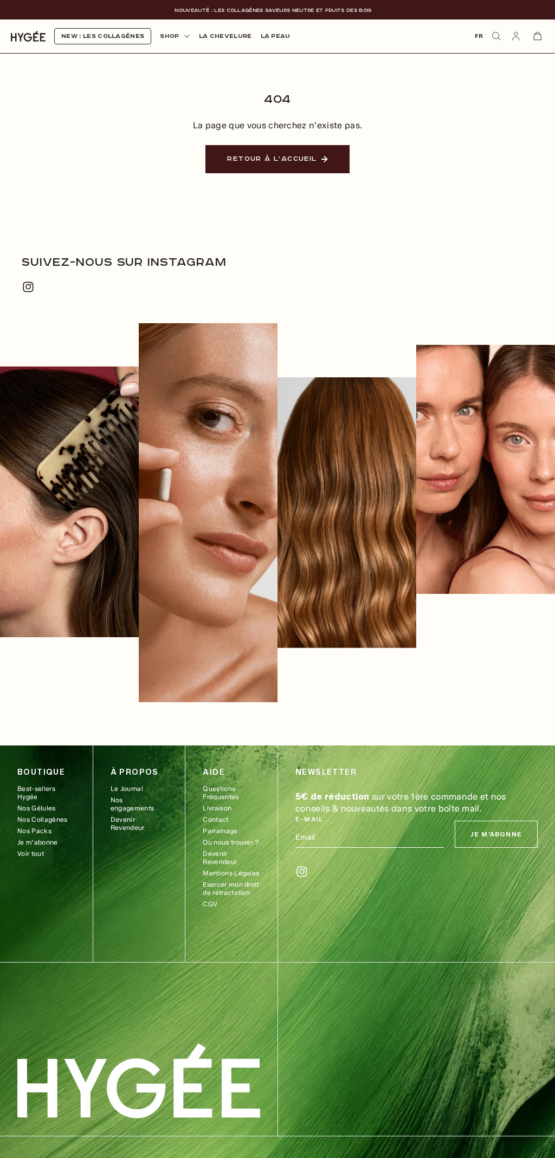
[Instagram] (28, 286)
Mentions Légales (231, 873)
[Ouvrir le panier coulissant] (537, 36)
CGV (210, 904)
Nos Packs (34, 831)
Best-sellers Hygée (36, 792)
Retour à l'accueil (272, 159)
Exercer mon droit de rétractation (231, 888)
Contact (215, 819)
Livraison (217, 808)
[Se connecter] (515, 36)
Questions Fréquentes (220, 792)
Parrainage (220, 831)
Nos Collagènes (42, 819)
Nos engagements (132, 804)
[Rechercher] (496, 36)
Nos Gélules (36, 808)
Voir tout (30, 853)
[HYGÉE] (138, 1080)
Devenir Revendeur (128, 823)
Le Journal (127, 788)
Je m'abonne (37, 842)
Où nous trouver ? (231, 842)
